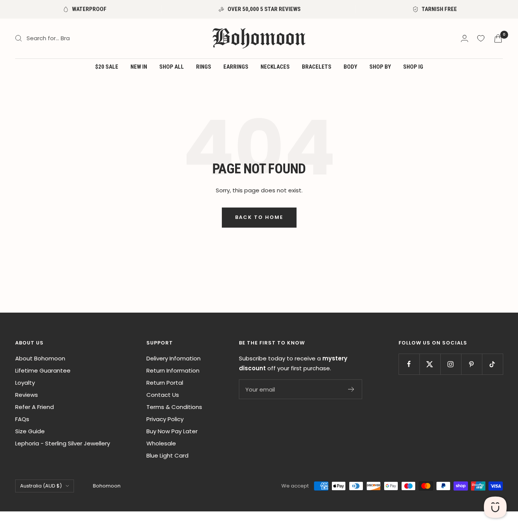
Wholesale (161, 443)
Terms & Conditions (174, 407)
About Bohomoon (40, 358)
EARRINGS (235, 66)
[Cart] (498, 38)
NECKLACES (275, 66)
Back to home (259, 217)
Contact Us (162, 395)
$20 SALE (106, 66)
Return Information (172, 370)
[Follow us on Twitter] (429, 364)
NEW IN (138, 66)
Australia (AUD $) (41, 485)
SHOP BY (380, 66)
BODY (350, 66)
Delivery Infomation (173, 358)
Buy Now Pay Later (172, 431)
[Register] (351, 389)
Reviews (26, 395)
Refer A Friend (34, 407)
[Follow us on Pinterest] (471, 364)
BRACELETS (316, 66)
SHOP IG (413, 66)
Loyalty (25, 383)
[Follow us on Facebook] (409, 364)
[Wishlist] (480, 38)
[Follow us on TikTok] (492, 364)
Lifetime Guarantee (43, 370)
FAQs (22, 419)
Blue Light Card (167, 455)
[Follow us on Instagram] (450, 364)
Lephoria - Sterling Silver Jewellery (62, 443)
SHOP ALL (171, 66)
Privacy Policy (165, 419)
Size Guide (30, 431)
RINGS (203, 66)
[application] (495, 507)
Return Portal (164, 383)
